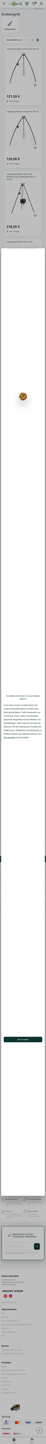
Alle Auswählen (23, 1040)
